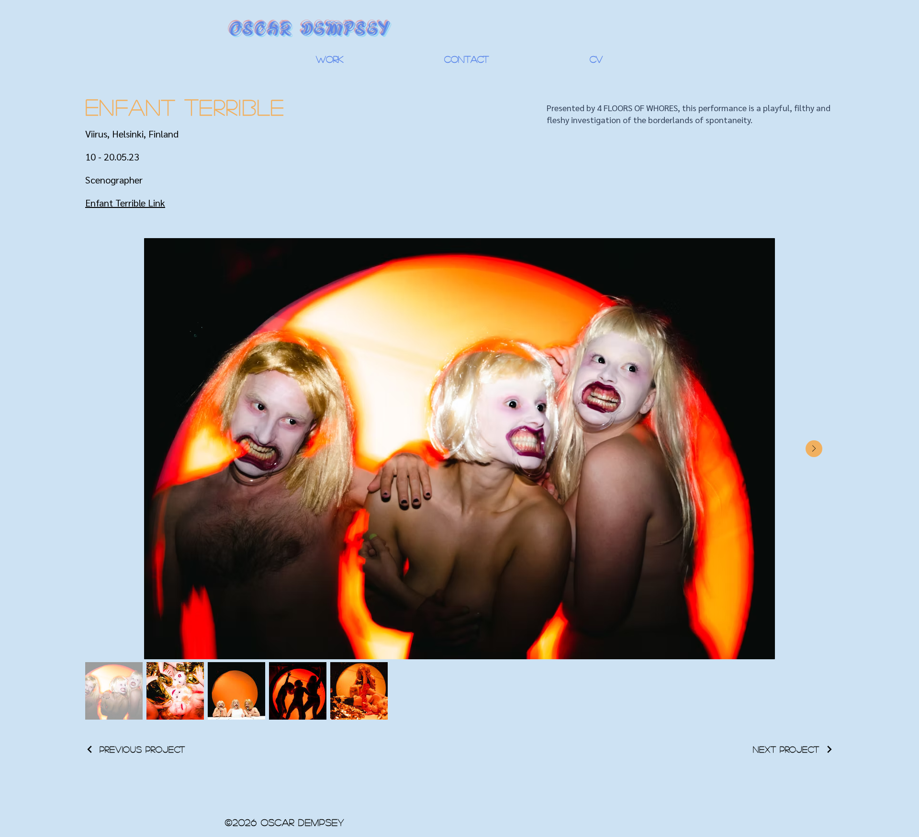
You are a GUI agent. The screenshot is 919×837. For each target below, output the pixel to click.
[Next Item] (814, 448)
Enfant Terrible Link (125, 202)
